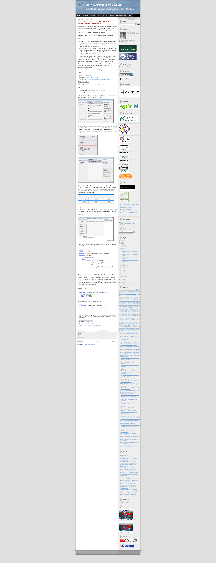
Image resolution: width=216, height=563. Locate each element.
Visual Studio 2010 (132, 326)
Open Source (135, 314)
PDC (128, 316)
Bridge (126, 295)
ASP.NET (138, 292)
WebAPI (126, 330)
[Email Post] (96, 323)
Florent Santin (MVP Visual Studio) (128, 467)
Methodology (132, 311)
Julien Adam (123, 477)
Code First (132, 297)
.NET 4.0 (138, 290)
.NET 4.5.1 (127, 291)
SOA (139, 320)
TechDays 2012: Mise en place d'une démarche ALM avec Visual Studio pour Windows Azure (129, 412)
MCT (124, 311)
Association (121, 294)
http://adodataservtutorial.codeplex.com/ (129, 204)
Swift (122, 323)
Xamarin (137, 333)
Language (129, 310)
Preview (120, 318)
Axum (139, 294)
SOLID (130, 322)
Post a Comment (80, 337)
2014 (122, 242)
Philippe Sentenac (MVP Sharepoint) (128, 486)
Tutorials (85, 15)
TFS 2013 (135, 323)
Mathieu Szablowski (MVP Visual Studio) (129, 480)
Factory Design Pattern (129, 305)
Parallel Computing (132, 315)
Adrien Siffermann (125, 455)
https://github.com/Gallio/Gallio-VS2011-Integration (96, 79)
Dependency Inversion (127, 301)
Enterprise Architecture (128, 303)
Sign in (105, 15)
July (122, 268)
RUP (123, 320)
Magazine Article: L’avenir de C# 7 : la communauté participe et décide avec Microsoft (129, 362)
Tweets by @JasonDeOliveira (125, 66)
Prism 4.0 (125, 318)
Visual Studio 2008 (123, 326)
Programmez (122, 319)
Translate (130, 233)
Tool (120, 325)
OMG (132, 314)
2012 (122, 245)
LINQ (139, 310)
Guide (139, 306)
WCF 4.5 (122, 330)
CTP (132, 299)
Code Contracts (125, 297)
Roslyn (120, 320)
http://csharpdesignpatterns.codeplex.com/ (130, 210)
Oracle (139, 314)
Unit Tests (133, 325)
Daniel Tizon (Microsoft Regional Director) (129, 463)
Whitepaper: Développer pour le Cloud (129, 423)
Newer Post (80, 341)
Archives (92, 15)
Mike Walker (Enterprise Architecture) (129, 484)
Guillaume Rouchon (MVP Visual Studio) (129, 472)
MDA (126, 311)
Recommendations (121, 15)
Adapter (139, 291)
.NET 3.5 (133, 289)
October (123, 249)
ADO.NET (121, 292)
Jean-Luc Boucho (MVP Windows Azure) (129, 474)
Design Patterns (122, 302)
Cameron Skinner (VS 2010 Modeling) (129, 458)
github (136, 306)
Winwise (133, 333)
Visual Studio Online (132, 329)
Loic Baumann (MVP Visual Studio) (128, 478)
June (123, 270)
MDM (128, 311)
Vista (139, 325)
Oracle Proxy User (123, 315)
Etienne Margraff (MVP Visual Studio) (128, 464)
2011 (122, 278)
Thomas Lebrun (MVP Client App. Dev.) (129, 492)
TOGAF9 (138, 323)
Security (128, 320)
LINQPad (120, 311)
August (123, 267)
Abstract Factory (133, 291)
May (123, 271)
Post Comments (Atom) (89, 344)
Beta (123, 295)
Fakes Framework (123, 306)
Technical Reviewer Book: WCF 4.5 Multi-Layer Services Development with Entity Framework (129, 399)
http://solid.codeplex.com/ (126, 213)
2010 (122, 279)
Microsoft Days (137, 311)
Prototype (126, 319)
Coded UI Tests (133, 298)
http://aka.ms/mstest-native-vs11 (96, 90)
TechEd (131, 323)
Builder (131, 295)
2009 (122, 281)
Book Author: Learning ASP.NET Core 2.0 (129, 336)
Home (78, 15)
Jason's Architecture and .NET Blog (104, 5)
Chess (120, 297)
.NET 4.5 (83, 325)
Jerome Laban (124, 475)
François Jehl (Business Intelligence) (128, 469)
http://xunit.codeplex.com (91, 77)
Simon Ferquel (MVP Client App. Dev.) (129, 491)
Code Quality (126, 298)
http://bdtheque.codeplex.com (127, 207)
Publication (131, 319)
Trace (122, 325)
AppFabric (128, 292)
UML (130, 325)
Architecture (133, 292)
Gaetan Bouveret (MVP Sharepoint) (128, 470)
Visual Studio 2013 (130, 328)
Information (130, 307)
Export (123, 305)
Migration (121, 312)
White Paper (137, 330)
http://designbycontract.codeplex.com (129, 212)
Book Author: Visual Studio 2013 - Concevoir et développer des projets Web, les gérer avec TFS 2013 (130, 385)
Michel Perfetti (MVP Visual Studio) (128, 483)
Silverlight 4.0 (132, 320)
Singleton (136, 320)
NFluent (126, 314)
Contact (111, 15)
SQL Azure (134, 322)
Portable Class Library (135, 316)
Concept (138, 298)
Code (99, 15)
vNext (137, 329)
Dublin (120, 303)
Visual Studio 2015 (125, 329)
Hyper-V (124, 307)
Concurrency (121, 299)
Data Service (137, 299)
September (124, 265)
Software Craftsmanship (124, 322)
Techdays (127, 323)
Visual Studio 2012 (97, 325)
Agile (125, 292)
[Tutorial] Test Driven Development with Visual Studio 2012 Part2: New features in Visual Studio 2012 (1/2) (94, 22)
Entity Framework (136, 303)
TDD (89, 325)
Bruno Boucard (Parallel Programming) (129, 456)
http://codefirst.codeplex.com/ (127, 209)
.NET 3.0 (128, 289)
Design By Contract (136, 301)
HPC (120, 307)
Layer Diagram (135, 310)
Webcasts (130, 330)
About (130, 15)
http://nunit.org (87, 75)
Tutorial (91, 325)
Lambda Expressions (123, 310)
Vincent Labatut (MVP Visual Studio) (128, 494)
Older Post (114, 341)
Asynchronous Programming (130, 294)
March (123, 274)
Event (120, 305)
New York (123, 314)
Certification (138, 295)
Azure (120, 295)
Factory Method (137, 305)
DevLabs (134, 302)
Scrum (125, 320)
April (122, 273)
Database (121, 301)
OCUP (129, 314)
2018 (122, 240)
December (124, 246)
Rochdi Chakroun (124, 488)
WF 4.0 (133, 330)
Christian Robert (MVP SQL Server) (128, 461)
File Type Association (131, 306)
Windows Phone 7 (122, 333)
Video (137, 325)
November (124, 248)
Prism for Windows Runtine (134, 318)
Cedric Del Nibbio (124, 459)
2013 (122, 243)
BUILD (128, 295)
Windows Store (129, 333)
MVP (120, 314)
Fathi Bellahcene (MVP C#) (126, 466)
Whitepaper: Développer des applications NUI (130, 390)
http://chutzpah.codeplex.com (96, 84)
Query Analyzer (137, 319)
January (123, 276)
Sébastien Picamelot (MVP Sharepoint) (129, 489)
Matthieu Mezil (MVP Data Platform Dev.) (129, 481)
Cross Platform (128, 299)
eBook (123, 303)
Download (138, 302)
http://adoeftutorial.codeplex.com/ (128, 206)
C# (86, 325)
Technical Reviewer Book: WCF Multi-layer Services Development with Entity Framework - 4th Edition (130, 372)
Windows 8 (131, 331)
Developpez (129, 302)
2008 (122, 282)
